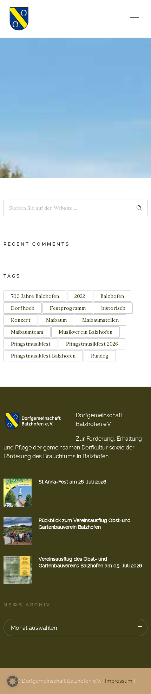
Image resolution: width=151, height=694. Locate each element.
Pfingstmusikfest (31, 344)
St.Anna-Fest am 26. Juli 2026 (72, 482)
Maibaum (56, 320)
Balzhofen (112, 296)
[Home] (19, 28)
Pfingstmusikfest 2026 (92, 344)
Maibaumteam (27, 332)
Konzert (21, 320)
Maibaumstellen (100, 320)
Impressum (118, 681)
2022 (79, 296)
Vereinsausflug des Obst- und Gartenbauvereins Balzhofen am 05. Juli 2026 (90, 562)
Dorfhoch (22, 308)
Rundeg (100, 356)
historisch (113, 308)
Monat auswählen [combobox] (34, 628)
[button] (12, 681)
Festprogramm (68, 308)
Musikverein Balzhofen (85, 332)
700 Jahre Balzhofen (35, 296)
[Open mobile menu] (137, 19)
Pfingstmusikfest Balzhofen (43, 356)
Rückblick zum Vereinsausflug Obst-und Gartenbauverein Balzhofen (85, 524)
